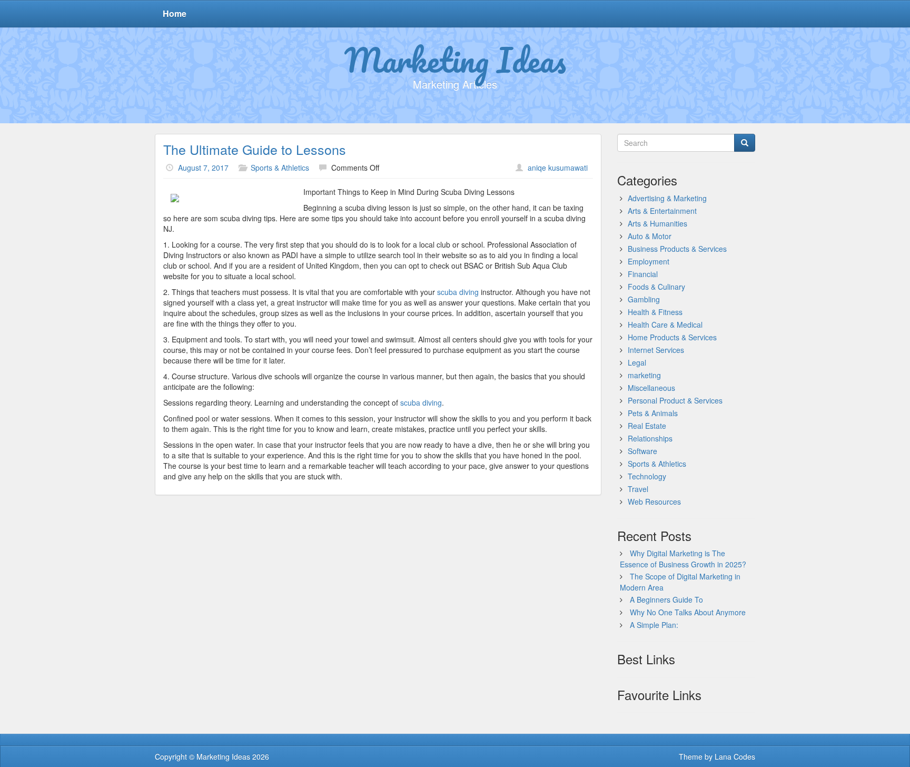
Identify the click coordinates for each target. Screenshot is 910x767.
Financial (643, 274)
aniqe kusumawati (558, 167)
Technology (647, 476)
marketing (644, 375)
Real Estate (647, 425)
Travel (638, 489)
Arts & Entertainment (662, 210)
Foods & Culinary (656, 286)
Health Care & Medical (665, 324)
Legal (637, 362)
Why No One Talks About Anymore (688, 612)
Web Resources (654, 501)
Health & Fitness (655, 312)
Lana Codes (735, 756)
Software (642, 451)
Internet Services (656, 350)
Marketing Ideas (455, 59)
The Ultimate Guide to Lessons (254, 149)
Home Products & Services (672, 337)
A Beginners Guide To (666, 599)
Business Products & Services (677, 248)
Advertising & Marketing (667, 198)
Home (174, 13)
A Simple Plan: (654, 625)
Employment (648, 261)
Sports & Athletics (280, 167)
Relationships (650, 438)
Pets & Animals (653, 413)
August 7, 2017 (203, 167)
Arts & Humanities (657, 223)
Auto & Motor (649, 236)
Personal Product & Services (675, 400)
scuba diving (459, 292)
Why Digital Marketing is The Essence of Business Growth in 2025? (683, 558)
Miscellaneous (651, 387)
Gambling (644, 299)
